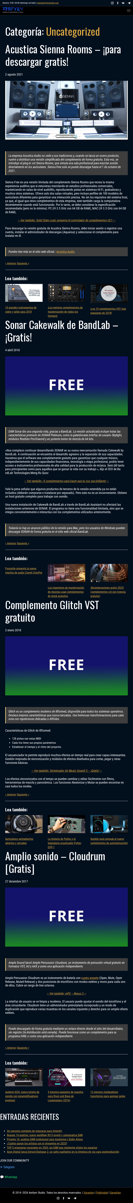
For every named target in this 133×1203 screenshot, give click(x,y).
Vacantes (89, 1192)
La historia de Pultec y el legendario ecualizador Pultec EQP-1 (64, 843)
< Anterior (10, 263)
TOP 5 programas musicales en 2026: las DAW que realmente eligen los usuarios (52, 1147)
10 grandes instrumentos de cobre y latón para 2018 (21, 309)
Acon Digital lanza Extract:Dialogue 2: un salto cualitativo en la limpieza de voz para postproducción (63, 1151)
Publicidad (102, 1192)
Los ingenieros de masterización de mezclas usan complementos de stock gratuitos (66, 592)
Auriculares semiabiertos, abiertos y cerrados (19, 841)
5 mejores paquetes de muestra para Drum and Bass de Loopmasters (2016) (65, 1096)
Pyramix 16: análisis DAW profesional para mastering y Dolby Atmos (45, 1139)
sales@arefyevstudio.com (48, 3)
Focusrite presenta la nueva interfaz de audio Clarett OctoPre (23, 570)
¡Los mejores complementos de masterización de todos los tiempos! (65, 312)
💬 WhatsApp (8, 1177)
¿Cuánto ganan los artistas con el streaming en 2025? (37, 1143)
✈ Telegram (7, 1167)
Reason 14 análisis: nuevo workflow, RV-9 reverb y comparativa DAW (45, 1135)
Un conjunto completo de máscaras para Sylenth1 (34, 1131)
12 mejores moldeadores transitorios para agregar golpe (107, 1094)
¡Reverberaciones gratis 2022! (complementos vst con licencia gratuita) (108, 592)
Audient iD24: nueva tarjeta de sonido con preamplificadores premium (22, 1096)
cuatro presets (90, 978)
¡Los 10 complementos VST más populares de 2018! (108, 311)
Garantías (115, 1192)
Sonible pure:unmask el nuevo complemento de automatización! (109, 841)
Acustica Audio (65, 251)
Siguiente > (23, 263)
